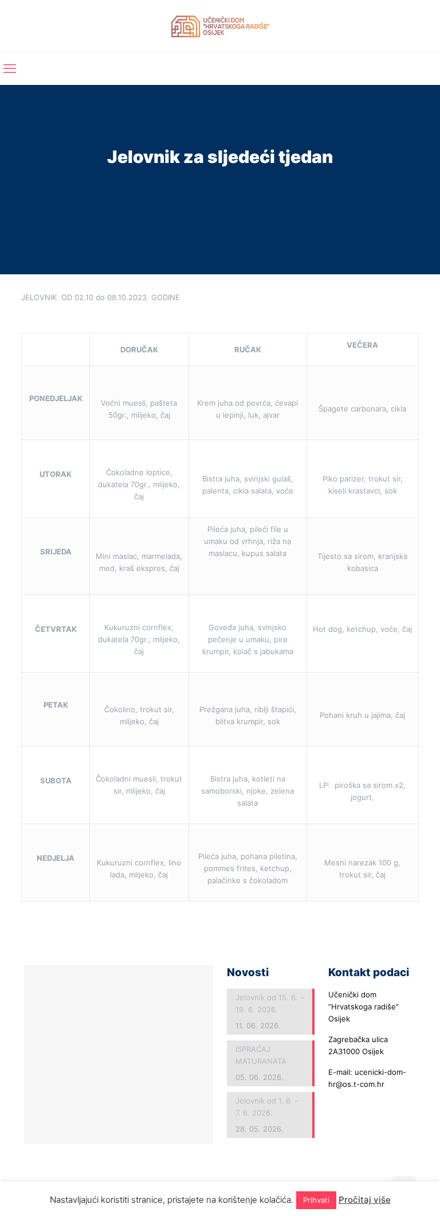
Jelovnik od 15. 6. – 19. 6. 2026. (269, 1003)
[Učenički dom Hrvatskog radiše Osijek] (220, 26)
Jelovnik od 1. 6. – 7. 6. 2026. (267, 1106)
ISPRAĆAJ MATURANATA (260, 1055)
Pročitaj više (365, 1199)
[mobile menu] (9, 68)
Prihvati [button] (316, 1200)
